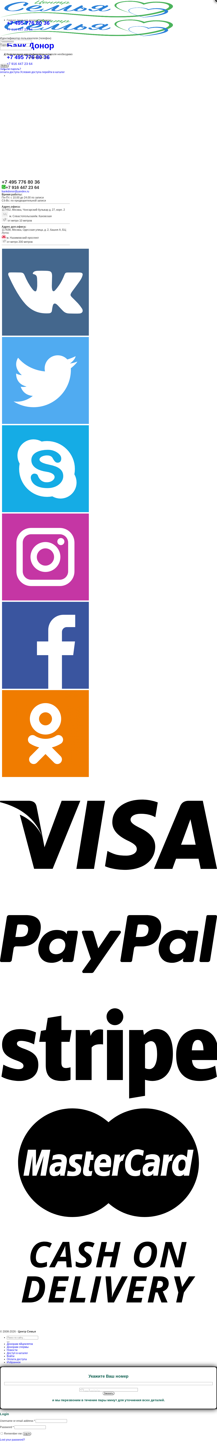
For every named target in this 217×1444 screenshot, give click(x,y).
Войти (10, 1356)
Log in (27, 1433)
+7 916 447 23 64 (20, 64)
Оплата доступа (17, 1359)
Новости (12, 1350)
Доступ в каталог (17, 1353)
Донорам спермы (18, 1347)
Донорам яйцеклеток (20, 1343)
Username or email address (17, 1420)
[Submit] (8, 1341)
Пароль (4, 44)
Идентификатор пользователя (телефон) (25, 38)
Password (7, 1427)
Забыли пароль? (10, 69)
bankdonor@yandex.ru (15, 191)
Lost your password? (12, 1439)
